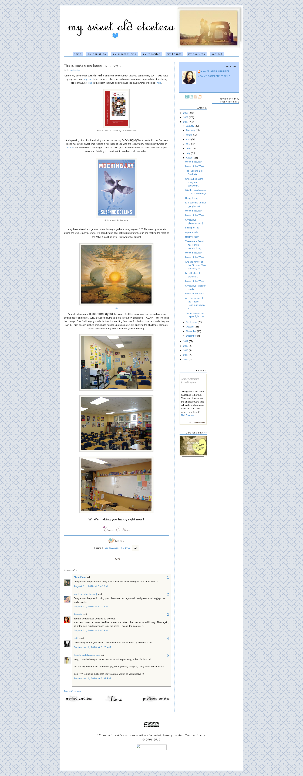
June (189, 148)
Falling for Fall (192, 227)
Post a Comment (72, 691)
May (188, 144)
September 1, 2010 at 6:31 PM (92, 678)
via (116, 308)
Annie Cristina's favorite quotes (190, 380)
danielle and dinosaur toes (87, 655)
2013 (186, 350)
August (190, 157)
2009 (186, 117)
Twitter (69, 147)
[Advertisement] (151, 759)
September (192, 322)
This (90, 83)
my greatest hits (124, 54)
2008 (186, 113)
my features (196, 54)
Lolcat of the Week (194, 166)
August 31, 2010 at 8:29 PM (91, 606)
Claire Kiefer (80, 577)
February (191, 130)
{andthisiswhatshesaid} (85, 594)
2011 (186, 341)
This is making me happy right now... (92, 65)
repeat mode (191, 232)
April (188, 139)
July (188, 153)
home (77, 54)
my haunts (174, 54)
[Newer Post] (79, 701)
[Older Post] (156, 701)
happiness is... (75, 70)
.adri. (76, 638)
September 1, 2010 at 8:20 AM (92, 647)
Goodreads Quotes (197, 422)
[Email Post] (135, 548)
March (189, 135)
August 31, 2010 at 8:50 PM (91, 630)
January (190, 126)
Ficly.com (87, 79)
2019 (186, 359)
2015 (186, 355)
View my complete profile (214, 76)
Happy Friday (192, 198)
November (191, 331)
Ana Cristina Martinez (215, 71)
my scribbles (97, 54)
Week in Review (193, 161)
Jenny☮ (78, 614)
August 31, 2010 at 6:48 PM (91, 586)
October (190, 326)
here (159, 83)
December (191, 335)
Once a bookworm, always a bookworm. (194, 182)
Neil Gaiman (187, 415)
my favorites (152, 54)
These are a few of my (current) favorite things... (194, 244)
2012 (186, 346)
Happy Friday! (192, 236)
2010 (186, 122)
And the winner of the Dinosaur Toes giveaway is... (195, 265)
